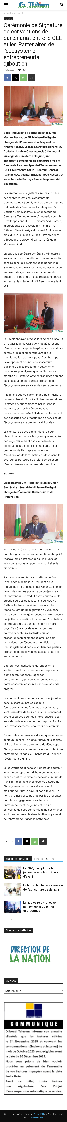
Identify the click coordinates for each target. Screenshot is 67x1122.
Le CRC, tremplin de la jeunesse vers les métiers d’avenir (41, 872)
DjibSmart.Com (35, 1117)
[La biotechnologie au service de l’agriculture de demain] (12, 889)
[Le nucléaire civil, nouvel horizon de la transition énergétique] (12, 907)
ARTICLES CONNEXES (18, 859)
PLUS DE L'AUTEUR (45, 859)
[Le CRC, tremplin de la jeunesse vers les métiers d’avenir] (12, 872)
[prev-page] (6, 920)
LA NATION (38, 1114)
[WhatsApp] (23, 77)
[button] (6, 5)
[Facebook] (7, 77)
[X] (15, 77)
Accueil (7, 13)
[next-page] (11, 920)
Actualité (18, 13)
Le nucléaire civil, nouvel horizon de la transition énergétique (39, 906)
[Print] (31, 77)
